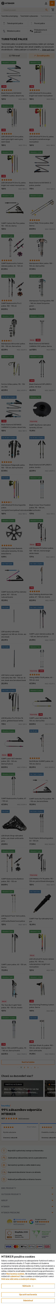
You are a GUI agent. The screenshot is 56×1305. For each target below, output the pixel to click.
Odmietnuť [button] (28, 1301)
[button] (15, 1276)
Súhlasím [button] (28, 1286)
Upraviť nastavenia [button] (28, 1295)
